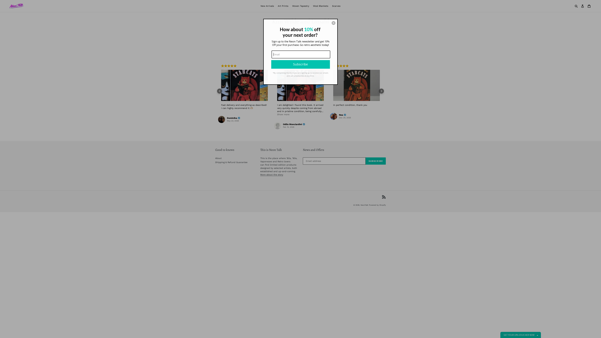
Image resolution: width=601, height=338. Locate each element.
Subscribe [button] (300, 64)
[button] (333, 23)
